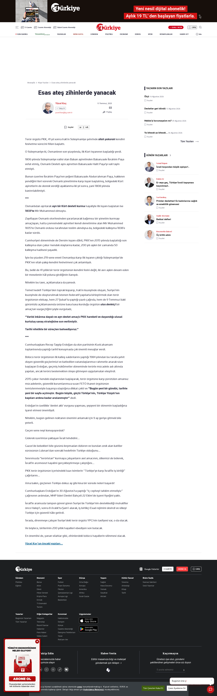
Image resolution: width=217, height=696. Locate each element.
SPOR (150, 34)
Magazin (40, 618)
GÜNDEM (94, 34)
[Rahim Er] (150, 182)
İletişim (61, 622)
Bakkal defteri (163, 219)
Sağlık (103, 582)
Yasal (60, 636)
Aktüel (103, 596)
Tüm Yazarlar (21, 622)
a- (81, 127)
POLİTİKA (109, 34)
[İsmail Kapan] (150, 167)
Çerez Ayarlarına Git (177, 688)
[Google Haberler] (149, 569)
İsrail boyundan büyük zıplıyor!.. (172, 167)
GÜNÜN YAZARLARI (157, 155)
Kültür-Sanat (128, 578)
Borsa (39, 582)
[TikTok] (60, 669)
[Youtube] (46, 669)
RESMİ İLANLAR (166, 34)
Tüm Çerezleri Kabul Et (153, 688)
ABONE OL (182, 569)
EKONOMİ (124, 34)
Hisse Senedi (42, 593)
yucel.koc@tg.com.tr (63, 113)
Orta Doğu (83, 582)
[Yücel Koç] (48, 113)
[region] (109, 689)
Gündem (19, 578)
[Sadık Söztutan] (150, 219)
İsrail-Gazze (84, 596)
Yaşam (103, 578)
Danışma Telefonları (66, 632)
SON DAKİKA (22, 34)
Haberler (40, 629)
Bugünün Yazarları (23, 618)
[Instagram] (53, 669)
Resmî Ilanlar (42, 625)
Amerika (83, 589)
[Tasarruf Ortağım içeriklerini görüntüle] (42, 34)
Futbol (60, 582)
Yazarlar (19, 614)
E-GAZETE (168, 569)
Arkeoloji (125, 585)
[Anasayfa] (24, 569)
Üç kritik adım (163, 235)
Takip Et (61, 108)
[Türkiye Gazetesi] (108, 30)
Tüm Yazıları (187, 141)
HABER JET (184, 34)
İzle (200, 34)
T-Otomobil (42, 603)
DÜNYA (138, 34)
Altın (39, 585)
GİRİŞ (194, 27)
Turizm (40, 607)
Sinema (125, 582)
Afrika (81, 593)
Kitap (124, 589)
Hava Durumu (106, 585)
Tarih (124, 593)
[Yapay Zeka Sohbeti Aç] (210, 689)
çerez (79, 687)
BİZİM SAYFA (78, 34)
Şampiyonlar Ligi (65, 593)
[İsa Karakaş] (150, 201)
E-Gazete (28, 27)
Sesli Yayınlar (148, 585)
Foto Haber (41, 632)
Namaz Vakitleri (149, 582)
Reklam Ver (63, 639)
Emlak (39, 600)
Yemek (103, 589)
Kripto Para (41, 596)
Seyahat (103, 593)
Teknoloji (41, 622)
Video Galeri (42, 636)
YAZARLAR (61, 34)
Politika (19, 582)
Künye (60, 625)
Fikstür (61, 589)
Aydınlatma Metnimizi (93, 689)
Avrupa (82, 585)
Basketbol (62, 600)
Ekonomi (41, 578)
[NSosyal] (66, 669)
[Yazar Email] (110, 107)
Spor (60, 578)
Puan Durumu (64, 585)
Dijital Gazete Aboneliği (66, 27)
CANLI (177, 27)
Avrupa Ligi (63, 596)
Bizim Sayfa (148, 578)
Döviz (39, 589)
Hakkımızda (63, 618)
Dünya (82, 578)
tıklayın (115, 663)
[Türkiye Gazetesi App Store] (88, 620)
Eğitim (18, 585)
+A (86, 127)
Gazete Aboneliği (44, 27)
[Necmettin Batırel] (150, 235)
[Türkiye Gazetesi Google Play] (88, 629)
